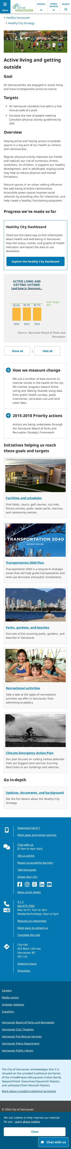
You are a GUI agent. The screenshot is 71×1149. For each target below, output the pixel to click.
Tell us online (25, 855)
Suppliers (8, 1011)
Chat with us (25, 844)
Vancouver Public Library (17, 1050)
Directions (23, 970)
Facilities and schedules (24, 498)
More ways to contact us (32, 928)
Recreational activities (23, 688)
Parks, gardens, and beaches (27, 627)
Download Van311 (28, 828)
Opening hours (27, 963)
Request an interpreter (32, 921)
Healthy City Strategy (21, 23)
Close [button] (34, 1131)
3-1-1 (20, 902)
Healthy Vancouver (18, 17)
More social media (29, 892)
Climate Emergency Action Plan (29, 753)
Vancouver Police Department (20, 1043)
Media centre (10, 997)
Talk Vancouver (26, 869)
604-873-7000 (25, 906)
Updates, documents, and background (35, 793)
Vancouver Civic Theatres (18, 1029)
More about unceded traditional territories (29, 1091)
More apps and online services (36, 835)
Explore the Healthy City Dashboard (35, 261)
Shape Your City (27, 877)
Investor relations (13, 1004)
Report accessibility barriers (35, 862)
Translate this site (28, 935)
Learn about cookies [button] (27, 1121)
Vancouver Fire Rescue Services (22, 1036)
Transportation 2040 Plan (25, 563)
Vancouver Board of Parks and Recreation (28, 1022)
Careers (7, 990)
